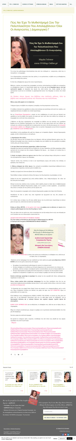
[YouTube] (65, 435)
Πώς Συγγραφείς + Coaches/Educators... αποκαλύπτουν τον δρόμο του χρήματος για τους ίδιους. (62, 385)
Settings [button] (55, 438)
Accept (69, 438)
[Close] (74, 438)
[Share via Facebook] (11, 354)
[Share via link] (22, 354)
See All (71, 367)
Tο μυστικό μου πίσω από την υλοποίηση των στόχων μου (13, 385)
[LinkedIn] (68, 435)
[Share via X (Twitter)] (15, 354)
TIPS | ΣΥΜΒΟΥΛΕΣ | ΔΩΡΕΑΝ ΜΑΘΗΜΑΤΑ (13, 10)
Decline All (62, 438)
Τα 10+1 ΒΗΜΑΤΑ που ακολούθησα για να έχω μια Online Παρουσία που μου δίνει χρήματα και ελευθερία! (37, 385)
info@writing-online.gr (64, 431)
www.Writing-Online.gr (15, 432)
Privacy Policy (9, 439)
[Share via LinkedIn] (18, 354)
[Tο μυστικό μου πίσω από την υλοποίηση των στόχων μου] (14, 376)
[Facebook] (63, 435)
